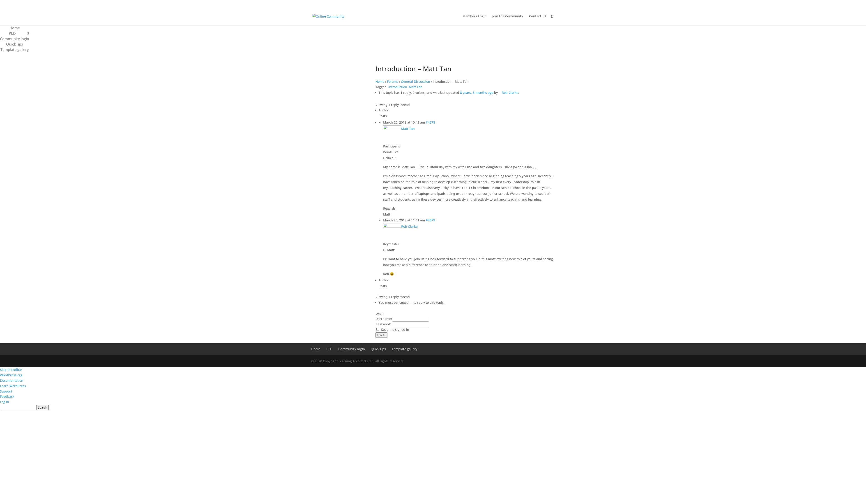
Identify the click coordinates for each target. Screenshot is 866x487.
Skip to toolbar (11, 370)
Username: (384, 319)
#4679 (430, 220)
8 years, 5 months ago (476, 92)
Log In (381, 335)
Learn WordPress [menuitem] (13, 386)
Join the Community (507, 16)
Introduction (397, 87)
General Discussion (415, 81)
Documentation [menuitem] (11, 380)
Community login (14, 38)
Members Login (474, 16)
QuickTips (14, 44)
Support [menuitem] (6, 391)
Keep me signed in (395, 329)
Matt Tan (415, 87)
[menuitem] (433, 407)
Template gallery (14, 49)
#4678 (430, 122)
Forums (392, 81)
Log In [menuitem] (4, 402)
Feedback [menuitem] (7, 396)
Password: (383, 324)
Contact (535, 16)
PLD (12, 33)
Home (14, 27)
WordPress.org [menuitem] (11, 375)
